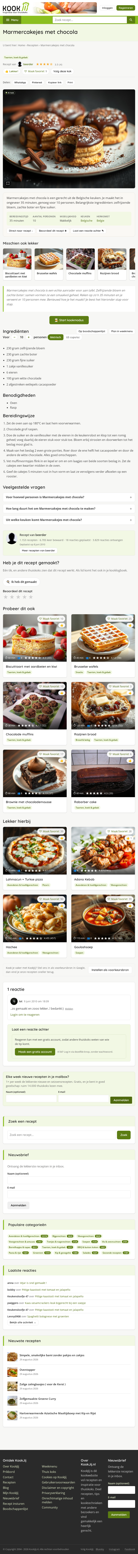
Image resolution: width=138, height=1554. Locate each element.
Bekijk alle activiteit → (23, 1322)
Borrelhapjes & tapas (23, 1247)
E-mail (61, 1091)
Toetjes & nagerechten (62, 1241)
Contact (8, 1477)
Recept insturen (13, 1504)
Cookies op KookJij (54, 1477)
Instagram (114, 1549)
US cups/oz (73, 337)
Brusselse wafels (86, 666)
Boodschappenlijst (15, 1509)
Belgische (86, 220)
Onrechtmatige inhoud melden (57, 1500)
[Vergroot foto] (8, 183)
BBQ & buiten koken (91, 1247)
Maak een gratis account (35, 1051)
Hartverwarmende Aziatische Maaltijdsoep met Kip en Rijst (58, 1413)
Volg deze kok (62, 71)
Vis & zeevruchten (114, 1241)
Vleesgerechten (119, 885)
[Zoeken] (131, 19)
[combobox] (89, 19)
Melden (69, 1008)
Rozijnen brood (85, 734)
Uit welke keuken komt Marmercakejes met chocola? (44, 520)
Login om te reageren (25, 1015)
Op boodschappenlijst (92, 331)
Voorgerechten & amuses (25, 1241)
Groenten (41, 1252)
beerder (40, 535)
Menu (14, 20)
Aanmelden (121, 1100)
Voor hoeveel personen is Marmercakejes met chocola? (45, 497)
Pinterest (37, 82)
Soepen (79, 952)
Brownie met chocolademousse (29, 802)
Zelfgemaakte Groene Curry (38, 1398)
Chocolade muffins (19, 734)
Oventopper (27, 1369)
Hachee (11, 947)
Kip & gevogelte (66, 1252)
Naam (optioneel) (15, 1091)
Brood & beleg (83, 739)
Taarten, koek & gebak (16, 57)
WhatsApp (20, 82)
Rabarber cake (85, 802)
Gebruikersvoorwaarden (58, 1482)
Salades (90, 1252)
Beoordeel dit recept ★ (53, 230)
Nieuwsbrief (11, 1498)
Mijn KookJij (10, 1493)
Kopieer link (54, 82)
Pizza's (45, 885)
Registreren (126, 7)
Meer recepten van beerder (38, 550)
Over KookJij (11, 1466)
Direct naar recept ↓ (21, 230)
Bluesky (100, 1549)
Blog (6, 1488)
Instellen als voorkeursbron (110, 970)
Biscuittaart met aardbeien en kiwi (31, 666)
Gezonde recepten (115, 1252)
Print (70, 82)
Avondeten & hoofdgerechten (22, 885)
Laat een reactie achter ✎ (88, 230)
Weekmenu (49, 1466)
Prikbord (9, 1472)
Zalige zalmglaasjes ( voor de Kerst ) (43, 1384)
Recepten (32, 45)
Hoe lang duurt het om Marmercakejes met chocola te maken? (50, 509)
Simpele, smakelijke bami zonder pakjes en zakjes (52, 1355)
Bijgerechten (62, 1236)
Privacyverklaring (53, 1493)
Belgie (100, 220)
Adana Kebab (84, 879)
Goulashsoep (83, 947)
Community (50, 1507)
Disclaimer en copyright (58, 1488)
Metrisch (55, 337)
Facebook (130, 1549)
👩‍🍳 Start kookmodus (69, 320)
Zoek (123, 1135)
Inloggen (107, 7)
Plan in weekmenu (122, 331)
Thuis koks (49, 1472)
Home (21, 45)
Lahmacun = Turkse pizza (24, 879)
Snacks (79, 672)
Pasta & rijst (18, 1252)
